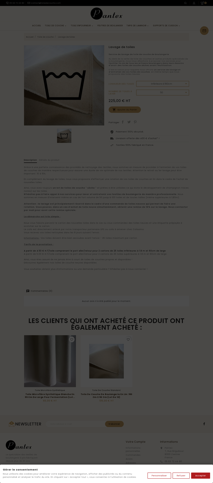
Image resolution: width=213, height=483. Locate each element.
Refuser (181, 475)
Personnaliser (159, 475)
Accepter (200, 475)
